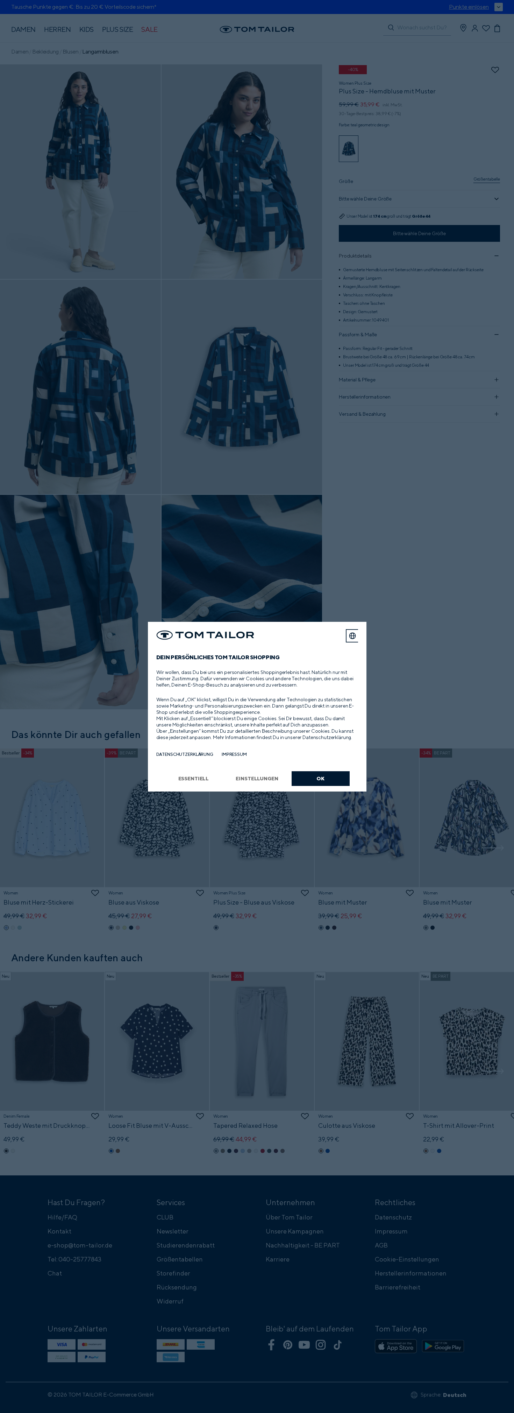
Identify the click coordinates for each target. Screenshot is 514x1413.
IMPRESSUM (234, 754)
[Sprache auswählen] (352, 635)
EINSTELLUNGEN (257, 778)
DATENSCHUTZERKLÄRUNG (184, 754)
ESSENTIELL (193, 778)
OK (320, 778)
